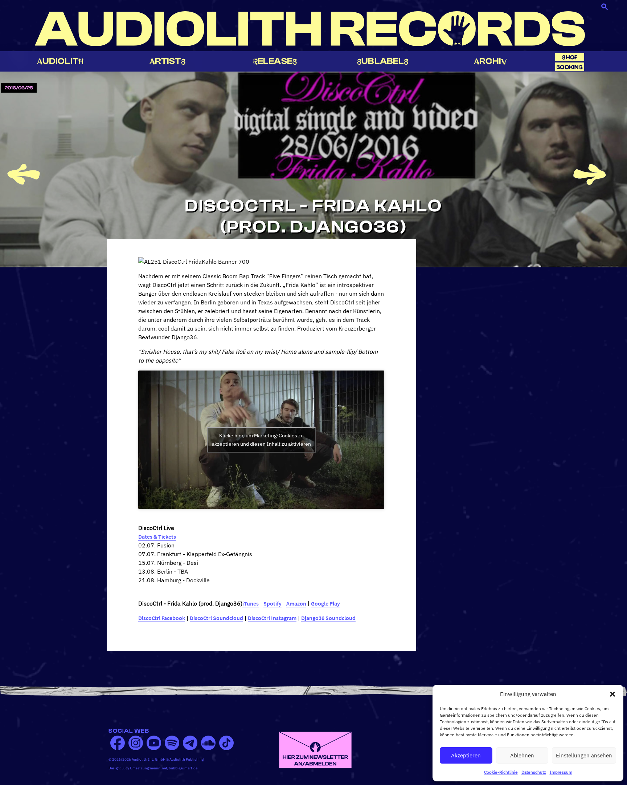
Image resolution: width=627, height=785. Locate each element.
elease (275, 61)
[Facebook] (117, 743)
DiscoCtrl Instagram (272, 618)
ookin (570, 67)
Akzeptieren (466, 755)
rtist (167, 61)
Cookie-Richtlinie (501, 772)
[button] (612, 694)
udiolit (60, 61)
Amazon (296, 603)
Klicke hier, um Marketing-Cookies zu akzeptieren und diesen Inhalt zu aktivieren (261, 439)
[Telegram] (190, 743)
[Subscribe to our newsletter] (315, 749)
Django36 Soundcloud (328, 618)
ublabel (382, 61)
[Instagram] (135, 743)
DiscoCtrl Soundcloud (216, 618)
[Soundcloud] (208, 743)
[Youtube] (154, 743)
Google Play (325, 603)
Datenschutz (533, 772)
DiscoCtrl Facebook (161, 618)
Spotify (272, 603)
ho (569, 57)
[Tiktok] (226, 743)
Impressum (561, 772)
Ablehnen (522, 755)
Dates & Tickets (157, 536)
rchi (490, 61)
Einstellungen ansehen (584, 755)
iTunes (250, 603)
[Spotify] (172, 743)
